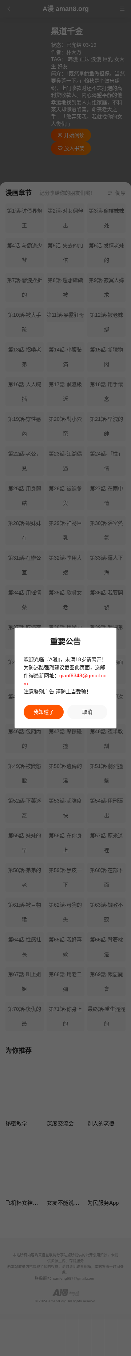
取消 (87, 712)
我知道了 (43, 712)
